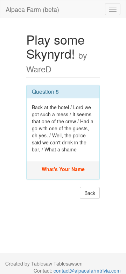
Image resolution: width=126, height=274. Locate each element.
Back (89, 192)
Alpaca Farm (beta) (32, 9)
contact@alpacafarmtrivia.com (87, 270)
